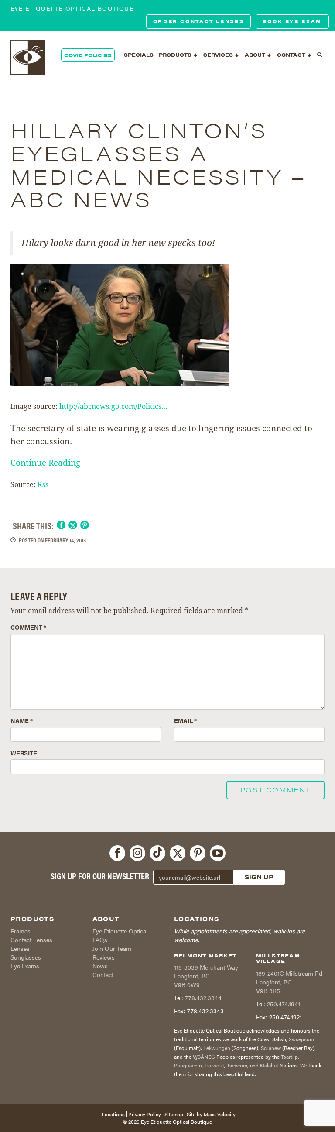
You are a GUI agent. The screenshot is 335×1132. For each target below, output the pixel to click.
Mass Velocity (220, 1114)
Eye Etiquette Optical (119, 930)
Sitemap (173, 1114)
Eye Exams (24, 965)
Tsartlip (289, 1056)
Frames (20, 930)
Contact (102, 974)
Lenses (20, 948)
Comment (28, 627)
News (100, 965)
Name (21, 720)
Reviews (103, 957)
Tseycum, (238, 1065)
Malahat (269, 1065)
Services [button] (218, 54)
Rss (43, 484)
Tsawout (214, 1065)
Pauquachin (188, 1065)
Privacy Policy (144, 1114)
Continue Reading (45, 462)
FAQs (99, 939)
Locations (113, 1114)
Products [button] (176, 54)
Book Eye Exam (292, 21)
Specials (139, 54)
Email (185, 720)
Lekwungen (216, 1047)
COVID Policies (88, 55)
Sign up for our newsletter (100, 876)
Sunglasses (25, 957)
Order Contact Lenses (198, 21)
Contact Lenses (31, 939)
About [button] (256, 54)
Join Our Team (111, 948)
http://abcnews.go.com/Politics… (113, 406)
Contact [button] (292, 54)
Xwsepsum (301, 1039)
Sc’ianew (271, 1047)
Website (23, 752)
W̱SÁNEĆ (204, 1056)
